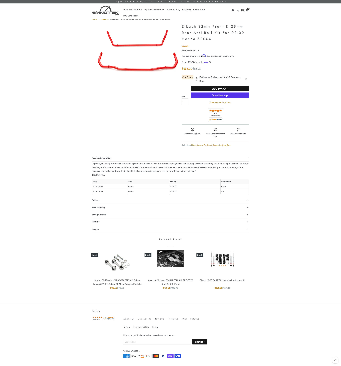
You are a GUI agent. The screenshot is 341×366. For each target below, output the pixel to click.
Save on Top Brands (204, 145)
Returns (194, 318)
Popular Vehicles (153, 9)
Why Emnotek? (131, 15)
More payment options (220, 102)
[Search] (238, 10)
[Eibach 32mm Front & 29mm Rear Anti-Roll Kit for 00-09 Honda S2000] (135, 52)
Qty (183, 96)
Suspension (217, 145)
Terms (126, 327)
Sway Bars (226, 145)
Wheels (170, 9)
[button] (243, 10)
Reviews (159, 318)
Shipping (186, 9)
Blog (155, 327)
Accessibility (141, 327)
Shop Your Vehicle (132, 9)
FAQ (178, 9)
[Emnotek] (105, 10)
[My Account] (233, 10)
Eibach (185, 46)
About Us (129, 318)
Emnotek (135, 350)
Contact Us (199, 9)
